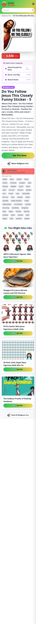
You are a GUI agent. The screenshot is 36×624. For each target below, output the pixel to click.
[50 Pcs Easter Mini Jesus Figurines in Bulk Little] (18, 313)
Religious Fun (6, 16)
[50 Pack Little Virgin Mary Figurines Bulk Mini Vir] (18, 349)
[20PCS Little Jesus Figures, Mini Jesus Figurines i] (18, 241)
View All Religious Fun (20, 415)
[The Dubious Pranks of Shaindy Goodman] (18, 386)
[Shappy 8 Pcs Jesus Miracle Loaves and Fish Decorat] (18, 277)
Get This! (20, 261)
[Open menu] (33, 4)
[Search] (33, 10)
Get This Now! (19, 155)
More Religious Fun (20, 163)
